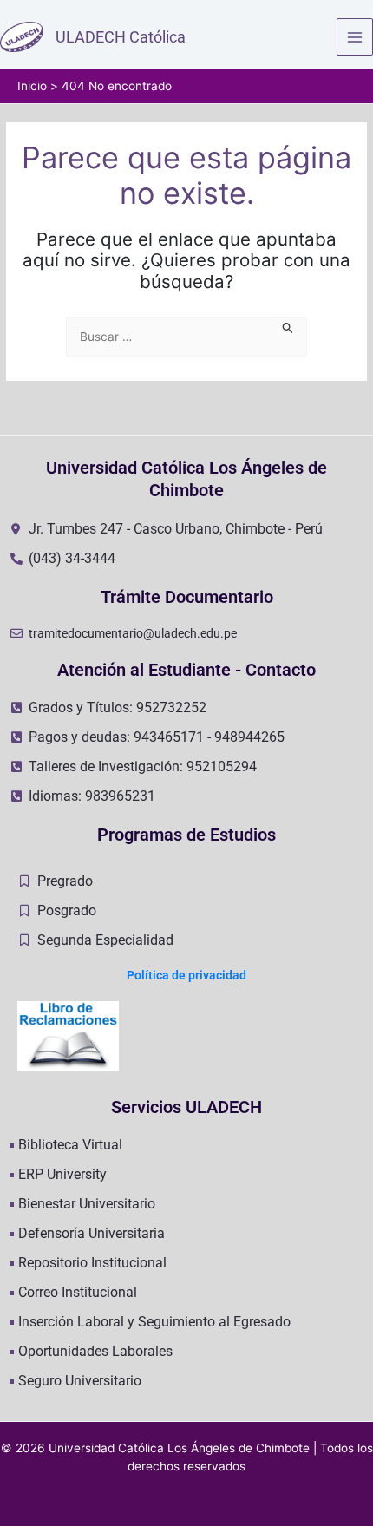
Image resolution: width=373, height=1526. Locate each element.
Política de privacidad (186, 975)
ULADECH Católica (121, 37)
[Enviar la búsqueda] (288, 326)
